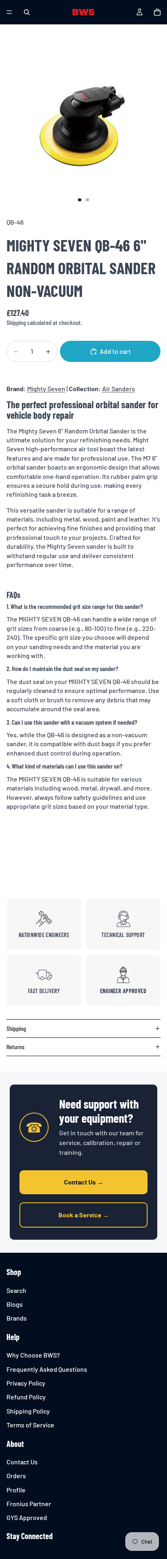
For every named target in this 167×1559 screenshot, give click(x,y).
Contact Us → (83, 1182)
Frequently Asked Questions (46, 1369)
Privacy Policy (25, 1383)
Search (16, 1290)
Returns (15, 1046)
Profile (16, 1490)
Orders (16, 1475)
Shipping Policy (28, 1411)
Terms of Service (30, 1425)
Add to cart (115, 351)
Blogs (14, 1304)
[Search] (27, 12)
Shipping (16, 1028)
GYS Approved (26, 1518)
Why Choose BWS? (33, 1355)
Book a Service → (83, 1215)
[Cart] (157, 12)
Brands (16, 1318)
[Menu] (9, 12)
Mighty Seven (46, 388)
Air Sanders (118, 388)
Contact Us (22, 1462)
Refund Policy (26, 1397)
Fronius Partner (28, 1503)
